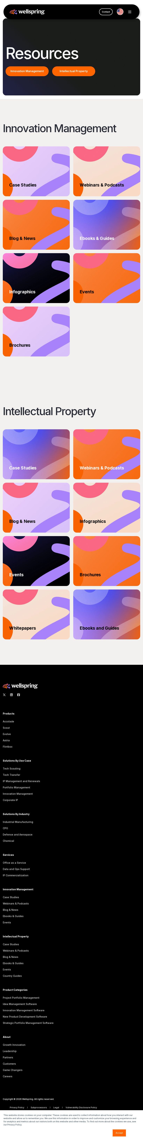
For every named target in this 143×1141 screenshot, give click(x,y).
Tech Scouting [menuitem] (11, 768)
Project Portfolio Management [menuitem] (21, 997)
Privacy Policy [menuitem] (17, 1107)
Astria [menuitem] (6, 740)
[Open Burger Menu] (129, 12)
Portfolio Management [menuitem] (16, 787)
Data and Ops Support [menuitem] (16, 869)
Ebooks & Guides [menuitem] (13, 916)
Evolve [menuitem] (7, 734)
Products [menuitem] (8, 713)
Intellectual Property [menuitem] (16, 936)
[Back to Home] (27, 11)
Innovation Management (27, 71)
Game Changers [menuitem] (12, 1070)
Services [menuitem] (8, 855)
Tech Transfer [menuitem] (11, 774)
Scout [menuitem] (6, 727)
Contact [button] (106, 12)
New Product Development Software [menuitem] (25, 1016)
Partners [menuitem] (8, 1057)
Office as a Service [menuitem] (14, 862)
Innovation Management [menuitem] (18, 793)
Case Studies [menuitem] (11, 897)
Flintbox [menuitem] (7, 746)
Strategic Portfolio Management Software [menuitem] (28, 1022)
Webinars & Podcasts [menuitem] (16, 903)
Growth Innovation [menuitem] (14, 1044)
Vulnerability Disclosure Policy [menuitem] (81, 1107)
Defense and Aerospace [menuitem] (17, 834)
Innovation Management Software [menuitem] (23, 1010)
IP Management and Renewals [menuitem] (21, 781)
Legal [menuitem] (56, 1107)
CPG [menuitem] (5, 828)
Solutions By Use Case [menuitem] (17, 760)
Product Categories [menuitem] (15, 990)
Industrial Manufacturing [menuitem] (18, 821)
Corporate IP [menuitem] (10, 800)
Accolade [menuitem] (8, 721)
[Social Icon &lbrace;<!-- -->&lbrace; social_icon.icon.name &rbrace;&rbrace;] (5, 694)
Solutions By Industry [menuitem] (16, 814)
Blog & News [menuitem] (10, 909)
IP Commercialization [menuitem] (15, 875)
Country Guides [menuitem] (12, 975)
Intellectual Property (74, 71)
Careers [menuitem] (7, 1076)
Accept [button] (119, 1133)
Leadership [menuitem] (10, 1051)
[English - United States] (121, 11)
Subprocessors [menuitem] (39, 1107)
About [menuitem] (6, 1037)
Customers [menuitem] (9, 1063)
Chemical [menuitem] (8, 840)
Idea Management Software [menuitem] (20, 1004)
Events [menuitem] (7, 922)
